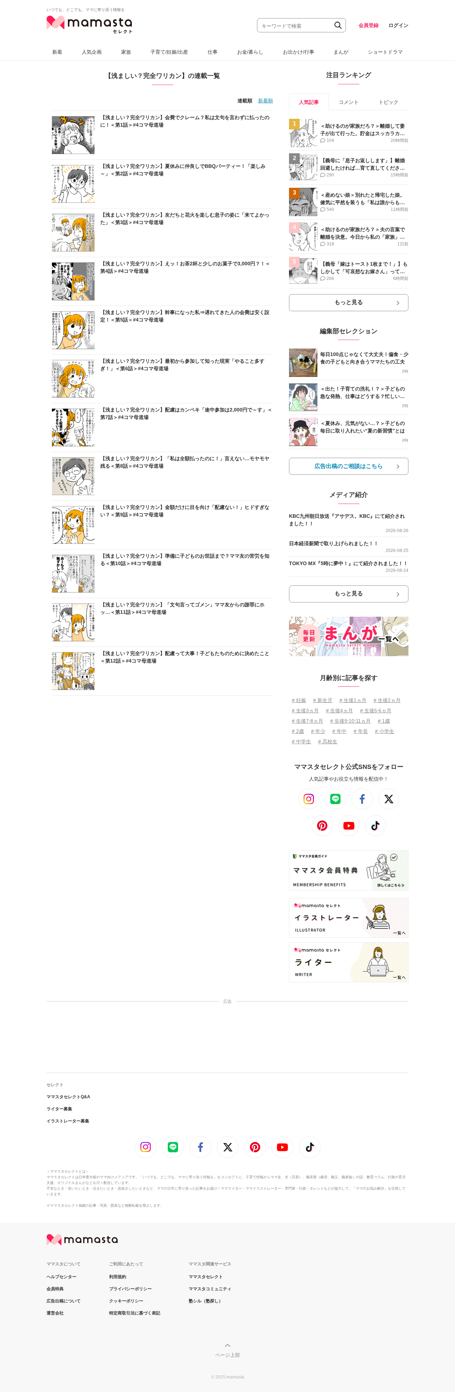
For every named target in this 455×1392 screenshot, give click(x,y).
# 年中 (339, 731)
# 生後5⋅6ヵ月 (375, 710)
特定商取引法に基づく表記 (134, 1313)
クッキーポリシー (126, 1301)
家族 (126, 52)
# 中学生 (301, 741)
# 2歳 (298, 731)
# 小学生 (384, 731)
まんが (340, 52)
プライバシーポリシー (130, 1289)
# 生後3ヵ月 (305, 710)
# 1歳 (384, 721)
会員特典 (55, 1289)
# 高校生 (327, 741)
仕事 (213, 52)
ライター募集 (59, 1108)
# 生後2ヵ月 (387, 700)
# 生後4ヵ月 (339, 710)
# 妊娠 (299, 700)
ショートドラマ (385, 52)
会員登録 (369, 25)
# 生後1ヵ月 (352, 700)
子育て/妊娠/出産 (169, 52)
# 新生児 (322, 700)
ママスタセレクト (206, 1277)
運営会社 (55, 1313)
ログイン (398, 25)
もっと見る (348, 302)
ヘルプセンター (61, 1277)
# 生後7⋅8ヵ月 (307, 721)
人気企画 (92, 52)
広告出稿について (64, 1301)
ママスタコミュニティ (210, 1289)
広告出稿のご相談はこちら (349, 466)
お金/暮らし (250, 52)
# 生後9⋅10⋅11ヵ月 (350, 721)
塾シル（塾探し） (206, 1301)
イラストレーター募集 (68, 1121)
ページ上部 (227, 1355)
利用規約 (117, 1277)
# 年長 (361, 731)
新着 (57, 52)
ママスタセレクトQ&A (68, 1096)
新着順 (265, 100)
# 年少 (318, 731)
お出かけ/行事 (298, 52)
